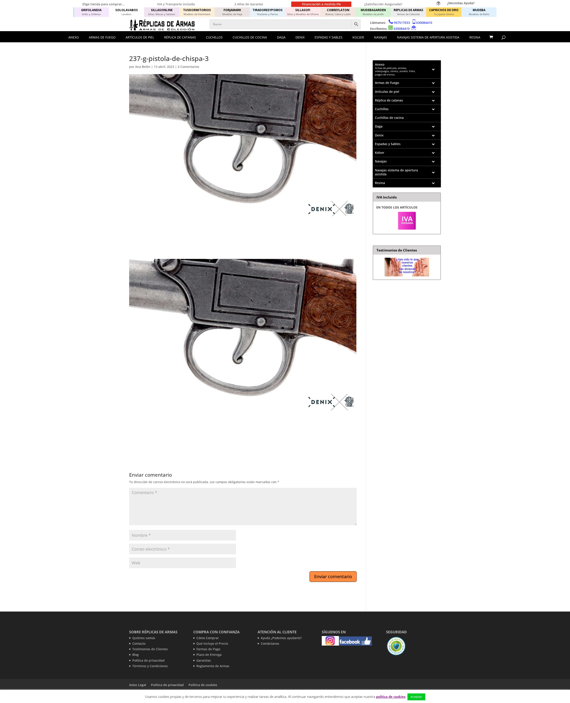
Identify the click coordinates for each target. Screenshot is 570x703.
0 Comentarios (188, 67)
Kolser (358, 37)
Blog (135, 654)
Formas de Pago (208, 649)
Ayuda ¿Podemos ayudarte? (281, 638)
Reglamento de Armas (212, 666)
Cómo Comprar (207, 638)
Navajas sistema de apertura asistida (428, 37)
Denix (300, 37)
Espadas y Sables (328, 37)
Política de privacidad (148, 660)
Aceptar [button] (416, 697)
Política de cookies (203, 685)
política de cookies (390, 696)
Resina (474, 37)
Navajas (380, 37)
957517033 (402, 22)
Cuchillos (214, 37)
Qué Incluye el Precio (212, 643)
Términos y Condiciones (150, 666)
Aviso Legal (137, 685)
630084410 (424, 22)
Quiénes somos (143, 638)
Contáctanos (270, 643)
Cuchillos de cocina (250, 37)
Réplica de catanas (180, 37)
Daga (281, 37)
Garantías (203, 660)
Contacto (138, 643)
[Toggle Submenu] (433, 69)
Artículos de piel (140, 37)
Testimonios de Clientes (150, 649)
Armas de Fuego (102, 37)
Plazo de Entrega (209, 654)
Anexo (73, 37)
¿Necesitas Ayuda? (460, 3)
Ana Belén (142, 67)
